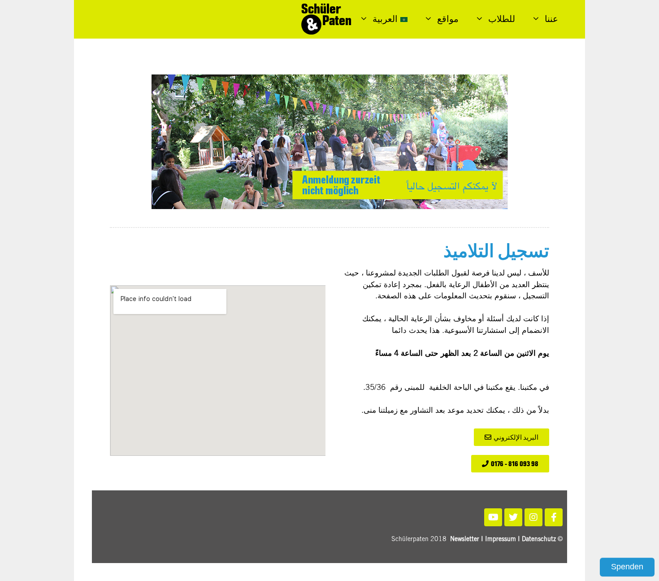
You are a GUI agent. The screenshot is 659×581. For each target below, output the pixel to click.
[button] (511, 437)
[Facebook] (554, 517)
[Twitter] (513, 517)
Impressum (500, 540)
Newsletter (464, 540)
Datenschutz (539, 540)
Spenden (627, 566)
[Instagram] (533, 517)
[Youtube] (493, 517)
